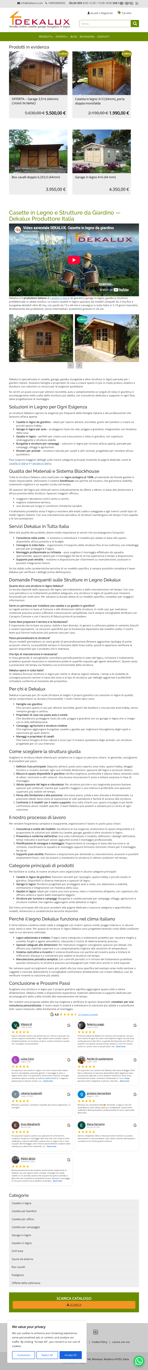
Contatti (103, 36)
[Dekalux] (40, 18)
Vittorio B (26, 1024)
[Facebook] (127, 3)
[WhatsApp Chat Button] (139, 1361)
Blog (73, 36)
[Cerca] (135, 23)
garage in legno (41, 463)
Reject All (47, 1355)
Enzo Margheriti (30, 1124)
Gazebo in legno (22, 1243)
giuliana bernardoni (99, 1093)
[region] (47, 1342)
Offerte (61, 36)
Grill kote (17, 1251)
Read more (121, 1046)
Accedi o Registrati (101, 13)
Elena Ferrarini (96, 1124)
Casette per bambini (24, 1211)
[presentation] (71, 365)
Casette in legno (21, 1203)
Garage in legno (21, 1235)
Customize (23, 1355)
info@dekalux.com (32, 3)
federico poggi (95, 1024)
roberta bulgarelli (31, 1093)
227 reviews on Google (88, 1014)
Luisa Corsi (27, 1058)
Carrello (124, 13)
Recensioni (87, 36)
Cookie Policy (99, 1342)
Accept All (71, 1355)
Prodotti (45, 36)
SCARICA (75, 1305)
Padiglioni (18, 1275)
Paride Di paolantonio (100, 1058)
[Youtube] (137, 3)
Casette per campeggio (26, 1227)
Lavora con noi (121, 1342)
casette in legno (59, 298)
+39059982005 (57, 3)
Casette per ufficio (23, 1219)
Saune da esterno (22, 1259)
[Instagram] (132, 3)
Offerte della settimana (26, 1283)
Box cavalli (18, 1267)
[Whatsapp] (121, 3)
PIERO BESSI (28, 1158)
